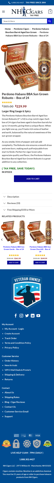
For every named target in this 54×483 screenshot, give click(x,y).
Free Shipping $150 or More (21, 209)
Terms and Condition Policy (18, 343)
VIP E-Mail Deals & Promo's (18, 370)
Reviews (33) (13, 203)
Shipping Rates (12, 397)
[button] (3, 11)
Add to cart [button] (14, 262)
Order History (12, 360)
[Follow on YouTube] (38, 316)
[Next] (51, 244)
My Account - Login (14, 328)
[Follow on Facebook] (16, 316)
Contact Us (10, 406)
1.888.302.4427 (27, 459)
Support (9, 416)
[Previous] (2, 244)
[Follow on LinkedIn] (33, 316)
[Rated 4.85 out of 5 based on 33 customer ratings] (27, 102)
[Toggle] (4, 197)
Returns (9, 379)
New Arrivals (11, 365)
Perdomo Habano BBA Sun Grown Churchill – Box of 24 (40, 249)
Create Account (12, 333)
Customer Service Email (17, 411)
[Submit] (49, 21)
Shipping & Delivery (14, 374)
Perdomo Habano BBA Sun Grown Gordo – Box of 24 (13, 248)
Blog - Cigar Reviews (15, 402)
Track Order (11, 338)
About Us (9, 392)
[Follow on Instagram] (21, 316)
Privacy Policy (12, 347)
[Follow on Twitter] (27, 316)
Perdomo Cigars (21, 29)
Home (8, 29)
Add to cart (33, 179)
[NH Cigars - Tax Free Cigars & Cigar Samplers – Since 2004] (27, 11)
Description (13, 196)
